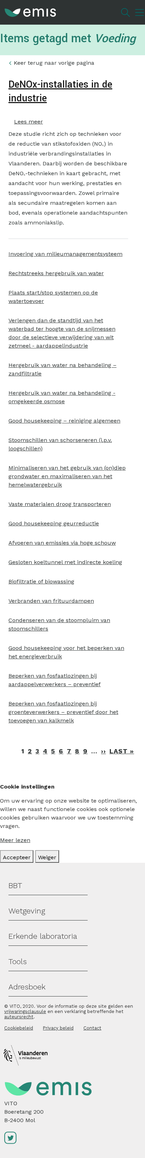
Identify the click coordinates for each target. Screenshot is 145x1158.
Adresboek (26, 986)
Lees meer (28, 121)
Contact (92, 1028)
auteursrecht (18, 1016)
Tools (17, 961)
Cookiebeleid (18, 1028)
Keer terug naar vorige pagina (54, 62)
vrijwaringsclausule (25, 1011)
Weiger (47, 857)
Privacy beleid (58, 1028)
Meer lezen (15, 840)
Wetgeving (26, 910)
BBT (15, 885)
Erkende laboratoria (42, 936)
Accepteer (17, 857)
